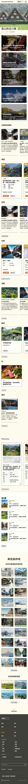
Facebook (3, 769)
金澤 (9, 184)
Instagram (10, 769)
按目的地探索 (14, 670)
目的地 (2, 732)
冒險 (16, 744)
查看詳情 (13, 196)
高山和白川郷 (15, 503)
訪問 (2, 736)
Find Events (4, 426)
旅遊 (2, 723)
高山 (12, 187)
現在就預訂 (5, 196)
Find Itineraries (5, 489)
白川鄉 (12, 184)
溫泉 (16, 742)
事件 (3, 744)
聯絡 (3, 776)
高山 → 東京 (6, 260)
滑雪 (15, 726)
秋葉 (3, 751)
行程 (15, 732)
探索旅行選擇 (5, 236)
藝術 (16, 751)
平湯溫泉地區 (7, 343)
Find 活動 (4, 318)
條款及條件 (12, 776)
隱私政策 (7, 776)
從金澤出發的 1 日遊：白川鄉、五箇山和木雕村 (11, 181)
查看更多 (4, 546)
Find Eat (4, 390)
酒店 (2, 726)
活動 (3, 742)
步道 (16, 746)
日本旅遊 (4, 757)
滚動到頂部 (14, 711)
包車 (15, 723)
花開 (3, 748)
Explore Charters (6, 278)
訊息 (4, 498)
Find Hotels (4, 356)
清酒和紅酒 (17, 748)
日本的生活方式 (18, 757)
